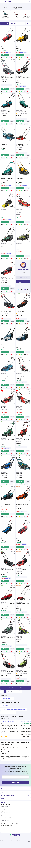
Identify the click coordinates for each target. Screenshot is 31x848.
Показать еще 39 (17, 688)
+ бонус (3, 183)
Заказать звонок (23, 277)
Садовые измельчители (8, 712)
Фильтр (5, 23)
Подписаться (15, 782)
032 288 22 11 (5, 811)
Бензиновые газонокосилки (5, 17)
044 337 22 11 (5, 809)
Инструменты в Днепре (24, 5)
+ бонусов (18, 50)
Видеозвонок (24, 281)
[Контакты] (30, 2)
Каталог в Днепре (13, 5)
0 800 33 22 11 (5, 804)
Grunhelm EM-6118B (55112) (7, 721)
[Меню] (1, 2)
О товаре (12, 54)
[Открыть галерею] (14, 41)
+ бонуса (3, 50)
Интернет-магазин (4, 5)
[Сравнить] (14, 30)
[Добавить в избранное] (14, 28)
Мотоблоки (5, 705)
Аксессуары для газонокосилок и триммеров (14, 709)
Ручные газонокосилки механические (16, 17)
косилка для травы (7, 698)
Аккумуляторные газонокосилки (26, 17)
